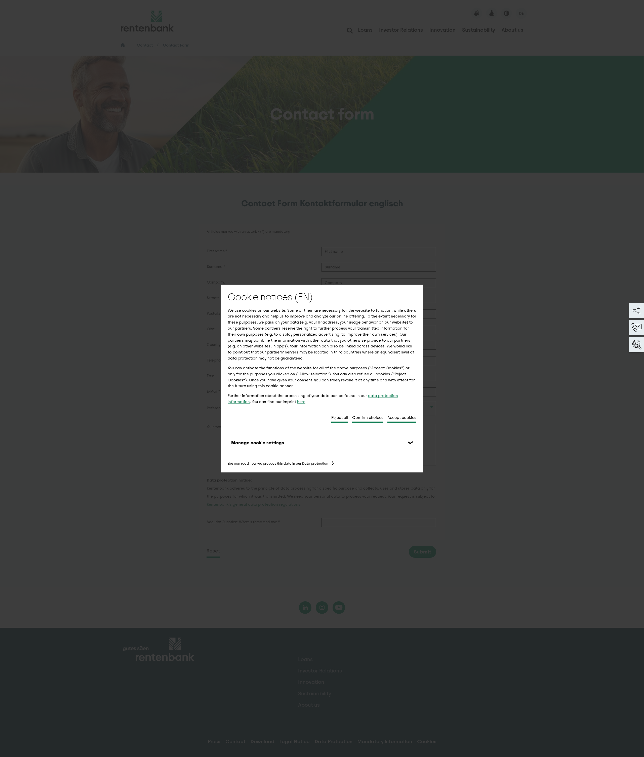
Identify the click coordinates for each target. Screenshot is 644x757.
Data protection (315, 463)
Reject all (339, 417)
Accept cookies (401, 417)
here (301, 401)
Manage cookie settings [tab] (257, 442)
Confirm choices (367, 417)
